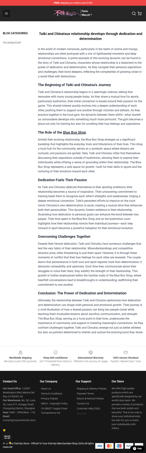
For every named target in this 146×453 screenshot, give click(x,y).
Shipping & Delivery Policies (91, 388)
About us (46, 388)
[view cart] (139, 13)
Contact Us (83, 403)
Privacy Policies (49, 398)
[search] (134, 13)
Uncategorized (12, 42)
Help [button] (139, 448)
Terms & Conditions (51, 393)
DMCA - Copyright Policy (54, 403)
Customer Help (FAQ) (88, 408)
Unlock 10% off (7, 437)
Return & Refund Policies (90, 398)
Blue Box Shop (74, 132)
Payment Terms (85, 393)
